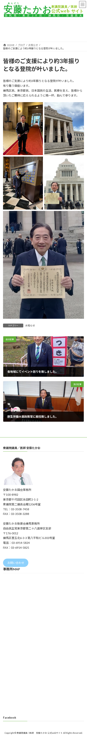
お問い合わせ (15, 562)
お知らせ (30, 325)
